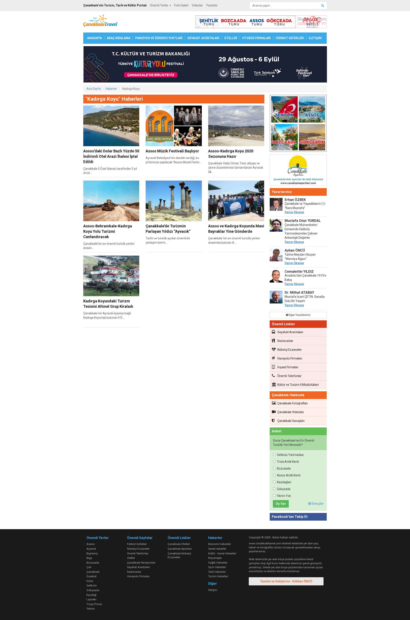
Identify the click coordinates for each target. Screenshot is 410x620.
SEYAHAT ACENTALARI (203, 38)
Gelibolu (91, 585)
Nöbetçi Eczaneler (289, 349)
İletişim (212, 590)
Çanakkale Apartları (180, 548)
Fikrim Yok (284, 496)
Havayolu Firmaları (289, 358)
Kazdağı (91, 594)
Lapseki (91, 599)
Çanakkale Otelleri (179, 544)
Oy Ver (281, 504)
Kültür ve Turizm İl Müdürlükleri (298, 384)
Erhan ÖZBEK (295, 200)
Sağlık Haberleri (217, 562)
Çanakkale (93, 571)
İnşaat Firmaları (287, 367)
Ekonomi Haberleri (219, 544)
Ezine (89, 581)
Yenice (90, 608)
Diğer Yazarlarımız (299, 315)
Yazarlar (212, 5)
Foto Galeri (181, 5)
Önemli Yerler (159, 5)
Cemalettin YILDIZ (299, 272)
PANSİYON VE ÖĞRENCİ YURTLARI (159, 38)
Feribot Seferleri (137, 544)
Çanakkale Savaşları (291, 421)
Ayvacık (91, 548)
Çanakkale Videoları (290, 412)
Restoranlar (285, 341)
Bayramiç (92, 553)
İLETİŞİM (315, 38)
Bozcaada (284, 468)
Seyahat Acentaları (290, 332)
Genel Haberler (217, 548)
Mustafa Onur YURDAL (303, 221)
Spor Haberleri (217, 567)
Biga (89, 558)
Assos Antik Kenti (288, 475)
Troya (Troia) (94, 604)
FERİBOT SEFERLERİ (290, 38)
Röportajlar (215, 558)
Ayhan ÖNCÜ (295, 250)
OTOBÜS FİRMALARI (256, 38)
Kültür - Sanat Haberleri (222, 553)
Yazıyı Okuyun (294, 212)
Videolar (197, 5)
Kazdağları (284, 482)
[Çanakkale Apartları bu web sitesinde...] (298, 170)
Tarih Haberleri (217, 571)
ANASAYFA (94, 38)
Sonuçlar (317, 503)
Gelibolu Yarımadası (290, 455)
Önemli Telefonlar (289, 376)
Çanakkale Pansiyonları (141, 562)
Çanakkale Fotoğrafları (292, 403)
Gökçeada (283, 489)
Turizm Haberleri (218, 576)
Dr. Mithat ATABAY (299, 292)
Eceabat (91, 576)
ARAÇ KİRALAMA (118, 38)
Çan (88, 567)
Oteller (131, 558)
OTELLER (230, 38)
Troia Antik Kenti (288, 461)
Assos (90, 544)
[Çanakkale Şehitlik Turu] (298, 124)
